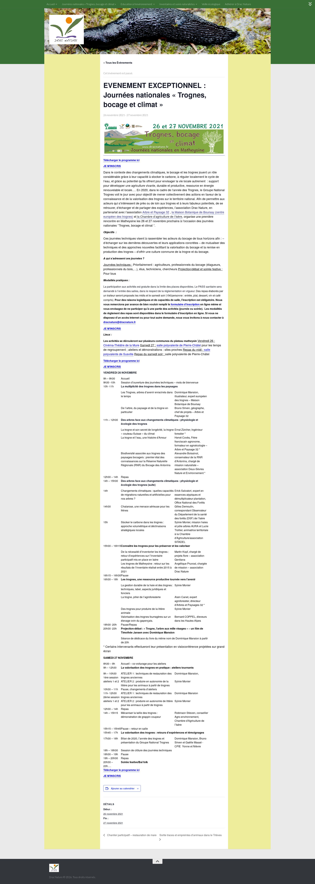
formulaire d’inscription (185, 304)
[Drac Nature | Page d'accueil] (66, 29)
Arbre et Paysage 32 (155, 212)
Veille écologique (211, 4)
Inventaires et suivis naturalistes (177, 4)
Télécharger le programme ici (121, 361)
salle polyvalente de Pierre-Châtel (178, 345)
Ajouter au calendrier (122, 788)
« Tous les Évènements (117, 62)
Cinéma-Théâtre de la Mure (121, 345)
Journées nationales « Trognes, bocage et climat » (89, 4)
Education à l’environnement (136, 4)
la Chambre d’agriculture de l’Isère (159, 216)
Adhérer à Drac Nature (238, 4)
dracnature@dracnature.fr (119, 322)
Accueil (51, 4)
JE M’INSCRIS (112, 776)
